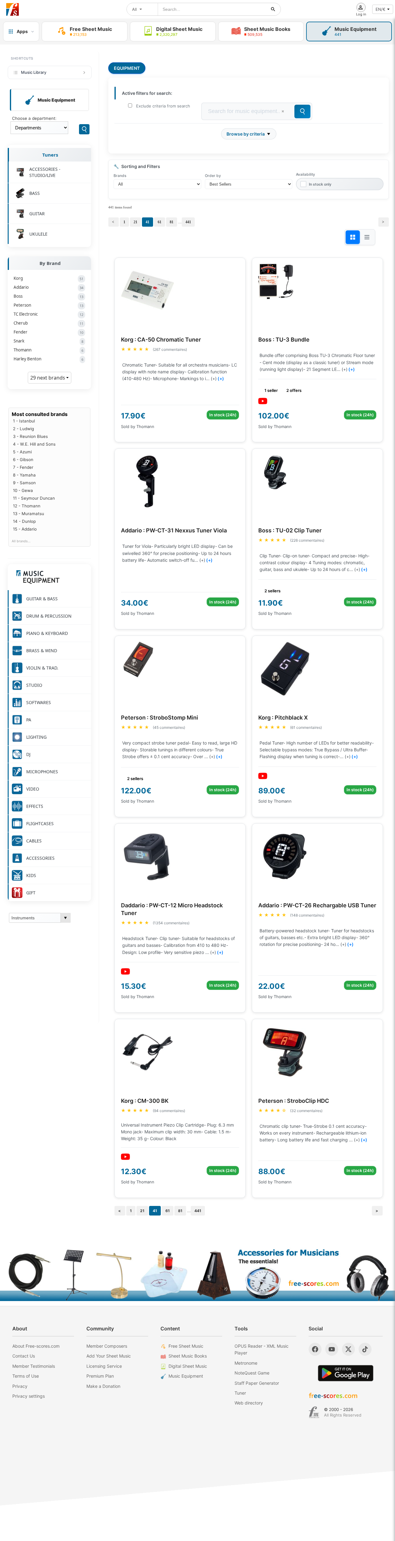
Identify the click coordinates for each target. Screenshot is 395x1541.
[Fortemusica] (314, 1412)
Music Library (33, 72)
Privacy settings (28, 1396)
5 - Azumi (22, 451)
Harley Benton (48, 359)
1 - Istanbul (24, 420)
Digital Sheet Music (187, 1366)
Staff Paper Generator (257, 1383)
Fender (48, 332)
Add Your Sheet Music (108, 1355)
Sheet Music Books (187, 1355)
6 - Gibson (23, 459)
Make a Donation (103, 1386)
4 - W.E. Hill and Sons (34, 444)
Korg (48, 278)
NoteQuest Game (252, 1372)
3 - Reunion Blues (30, 436)
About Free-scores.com (36, 1346)
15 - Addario (25, 529)
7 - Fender (23, 467)
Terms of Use (25, 1376)
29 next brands (48, 377)
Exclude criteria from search (163, 105)
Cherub (48, 323)
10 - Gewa (23, 490)
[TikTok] (365, 1349)
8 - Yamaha (24, 474)
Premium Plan (100, 1376)
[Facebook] (315, 1349)
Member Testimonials (33, 1366)
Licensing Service (104, 1366)
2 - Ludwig (23, 428)
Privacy (19, 1386)
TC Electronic (48, 314)
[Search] (84, 129)
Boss (48, 296)
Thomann (48, 350)
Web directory (249, 1402)
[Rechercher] (273, 9)
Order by (213, 175)
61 (159, 222)
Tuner (240, 1393)
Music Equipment (185, 1376)
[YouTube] (331, 1349)
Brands (120, 175)
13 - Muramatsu (28, 513)
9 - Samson (24, 482)
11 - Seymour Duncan (34, 498)
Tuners (50, 155)
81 (171, 222)
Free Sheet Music (185, 1346)
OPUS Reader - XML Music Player (262, 1349)
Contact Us (23, 1355)
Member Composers (106, 1346)
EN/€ (380, 9)
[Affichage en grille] (353, 237)
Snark (48, 341)
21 (135, 222)
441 (188, 222)
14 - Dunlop (24, 521)
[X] (348, 1349)
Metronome (246, 1363)
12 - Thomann (26, 505)
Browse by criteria (246, 133)
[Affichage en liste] (367, 237)
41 (147, 222)
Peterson (48, 305)
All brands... (21, 541)
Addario (48, 287)
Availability (305, 174)
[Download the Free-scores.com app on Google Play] (345, 1373)
